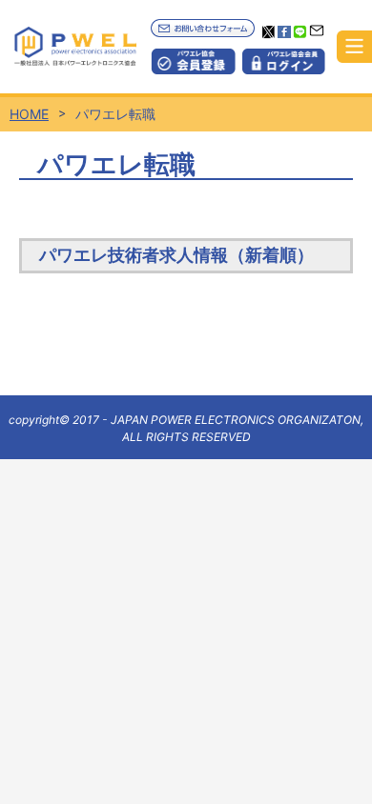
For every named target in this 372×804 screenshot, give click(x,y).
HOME (29, 114)
